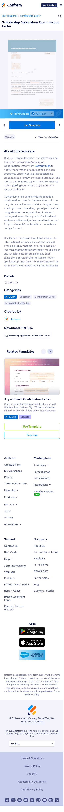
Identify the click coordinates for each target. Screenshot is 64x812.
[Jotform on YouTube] (44, 800)
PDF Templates (9, 15)
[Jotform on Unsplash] (57, 800)
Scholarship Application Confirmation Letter (31, 24)
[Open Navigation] (60, 5)
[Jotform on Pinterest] (38, 800)
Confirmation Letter (30, 15)
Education (26, 296)
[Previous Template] (5, 125)
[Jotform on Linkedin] (19, 800)
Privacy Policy (32, 766)
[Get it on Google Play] (32, 631)
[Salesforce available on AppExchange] (32, 655)
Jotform (15, 319)
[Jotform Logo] (12, 5)
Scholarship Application (17, 303)
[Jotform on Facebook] (7, 800)
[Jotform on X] (13, 800)
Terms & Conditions (32, 758)
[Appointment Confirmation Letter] (32, 377)
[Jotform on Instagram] (50, 800)
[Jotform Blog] (32, 800)
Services (25, 416)
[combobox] (42, 113)
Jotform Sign (42, 165)
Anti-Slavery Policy (32, 789)
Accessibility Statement (32, 781)
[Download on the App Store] (32, 642)
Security (32, 773)
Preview (32, 435)
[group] (32, 401)
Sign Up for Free (49, 5)
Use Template (32, 125)
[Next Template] (59, 125)
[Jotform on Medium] (25, 800)
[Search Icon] (59, 16)
